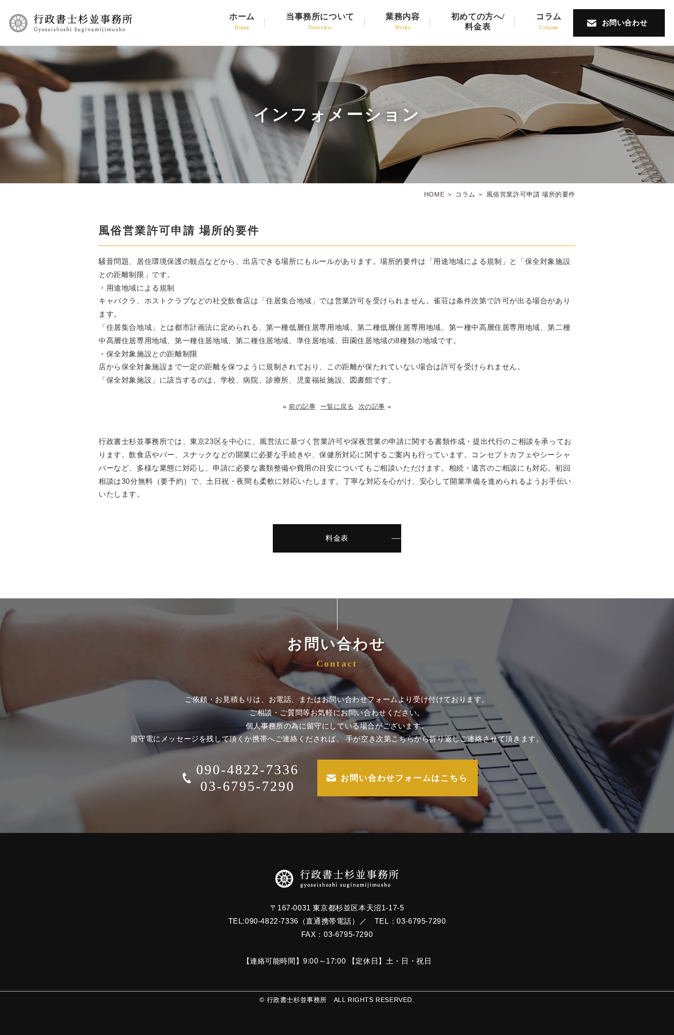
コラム (549, 21)
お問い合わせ (625, 23)
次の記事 (372, 406)
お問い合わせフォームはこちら (404, 778)
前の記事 (302, 406)
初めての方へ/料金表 (478, 21)
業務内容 (403, 21)
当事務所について (320, 21)
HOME (434, 194)
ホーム (242, 21)
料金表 (337, 538)
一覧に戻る (337, 406)
